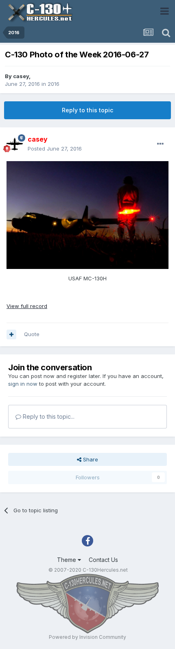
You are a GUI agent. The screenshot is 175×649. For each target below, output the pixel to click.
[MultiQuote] (11, 334)
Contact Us (103, 559)
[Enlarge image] (87, 214)
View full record (27, 306)
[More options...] (160, 144)
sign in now (22, 383)
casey (21, 76)
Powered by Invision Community (87, 637)
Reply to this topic (87, 110)
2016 (53, 84)
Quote (31, 334)
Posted (55, 148)
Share (89, 459)
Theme (67, 559)
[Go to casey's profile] (15, 144)
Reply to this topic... (47, 416)
